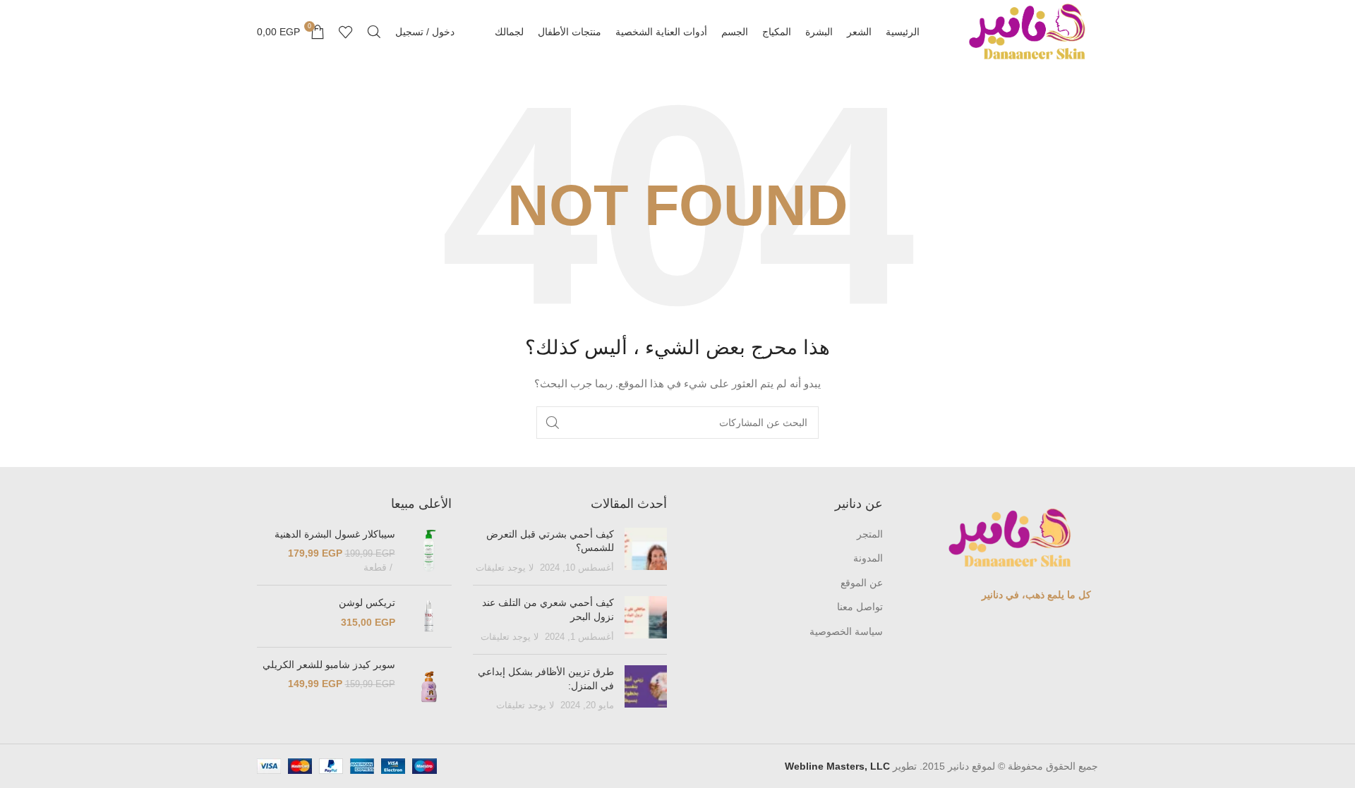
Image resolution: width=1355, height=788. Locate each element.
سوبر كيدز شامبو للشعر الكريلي (329, 664)
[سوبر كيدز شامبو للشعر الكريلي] (429, 686)
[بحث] (374, 32)
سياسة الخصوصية (846, 631)
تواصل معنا (860, 606)
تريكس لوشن (367, 602)
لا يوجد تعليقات (505, 568)
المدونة (868, 558)
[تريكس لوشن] (429, 616)
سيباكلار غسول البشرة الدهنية (335, 534)
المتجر (870, 534)
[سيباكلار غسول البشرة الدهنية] (429, 551)
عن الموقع (862, 582)
